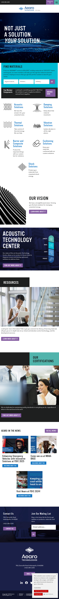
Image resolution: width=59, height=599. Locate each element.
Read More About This (10, 466)
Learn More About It (38, 212)
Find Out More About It (12, 265)
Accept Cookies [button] (38, 594)
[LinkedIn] (21, 582)
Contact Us (9, 529)
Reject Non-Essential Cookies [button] (41, 591)
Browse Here (50, 93)
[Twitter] (31, 582)
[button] (48, 594)
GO (52, 82)
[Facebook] (26, 582)
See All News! (51, 431)
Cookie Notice (37, 587)
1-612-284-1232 (29, 568)
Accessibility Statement (30, 595)
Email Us (29, 574)
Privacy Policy (21, 595)
